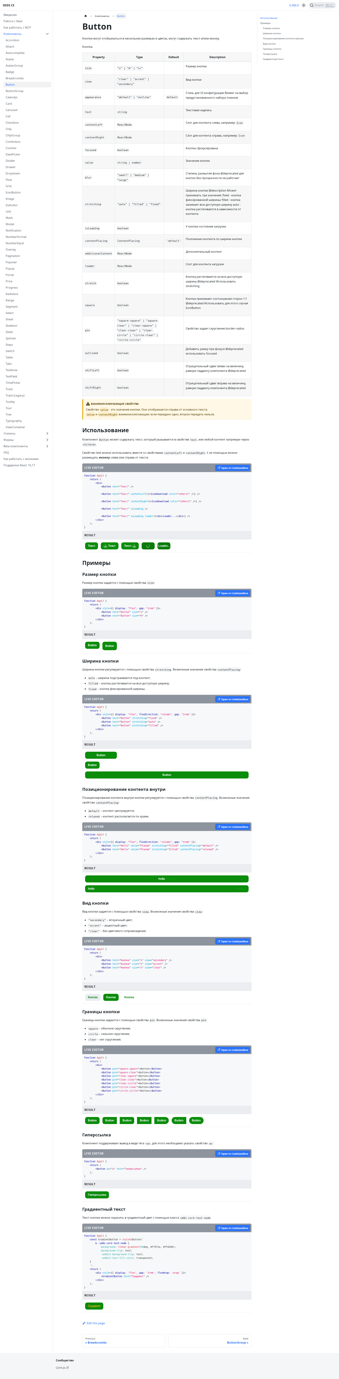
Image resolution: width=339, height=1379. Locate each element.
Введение (10, 15)
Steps (9, 345)
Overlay (11, 249)
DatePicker (13, 154)
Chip (9, 129)
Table (9, 357)
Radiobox (12, 294)
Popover (11, 262)
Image (10, 199)
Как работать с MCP (17, 27)
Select (10, 313)
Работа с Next (13, 21)
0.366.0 (294, 5)
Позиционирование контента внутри (283, 38)
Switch (10, 351)
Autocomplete (15, 53)
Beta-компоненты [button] (16, 446)
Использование (268, 18)
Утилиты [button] (9, 433)
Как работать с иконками (21, 459)
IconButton (13, 192)
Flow (9, 180)
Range (10, 300)
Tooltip (10, 402)
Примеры (265, 23)
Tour (9, 408)
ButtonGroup (14, 91)
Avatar (10, 59)
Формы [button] (9, 440)
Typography (14, 421)
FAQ (6, 452)
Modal (10, 224)
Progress (12, 288)
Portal (10, 275)
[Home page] (85, 16)
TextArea (11, 370)
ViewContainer (15, 427)
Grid (8, 186)
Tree (8, 414)
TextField (11, 376)
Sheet (9, 319)
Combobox (13, 142)
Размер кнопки (271, 28)
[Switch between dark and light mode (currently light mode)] (304, 5)
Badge (10, 72)
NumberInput (15, 243)
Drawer (11, 167)
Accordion (12, 40)
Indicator (12, 205)
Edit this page (96, 1323)
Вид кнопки (269, 43)
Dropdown (13, 173)
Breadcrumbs (15, 78)
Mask (9, 218)
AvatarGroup (14, 65)
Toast (9, 389)
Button (10, 85)
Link (8, 211)
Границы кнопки (272, 48)
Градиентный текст (273, 59)
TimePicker (13, 383)
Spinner (11, 338)
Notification (13, 230)
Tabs (9, 364)
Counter (11, 148)
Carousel (11, 110)
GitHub (60, 1368)
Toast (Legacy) (15, 395)
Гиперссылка (270, 54)
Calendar (12, 97)
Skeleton (11, 326)
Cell (8, 116)
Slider (9, 332)
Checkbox (12, 123)
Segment (12, 307)
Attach (10, 46)
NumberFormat (16, 237)
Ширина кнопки (272, 33)
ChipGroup (13, 135)
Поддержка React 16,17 (19, 465)
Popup (10, 268)
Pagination (13, 256)
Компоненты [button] (12, 34)
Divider (10, 161)
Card (9, 104)
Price (9, 281)
